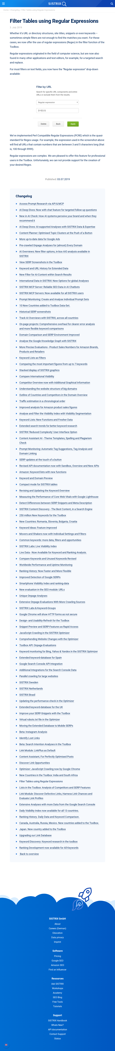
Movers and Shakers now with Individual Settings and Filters (52, 533)
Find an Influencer (57, 969)
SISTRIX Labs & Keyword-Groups (37, 608)
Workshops (57, 988)
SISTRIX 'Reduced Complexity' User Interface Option (48, 432)
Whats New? (57, 1025)
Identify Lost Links (29, 738)
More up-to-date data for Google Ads (39, 239)
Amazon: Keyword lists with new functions (42, 472)
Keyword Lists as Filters (32, 357)
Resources (58, 978)
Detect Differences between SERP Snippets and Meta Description (55, 502)
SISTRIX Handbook (57, 1020)
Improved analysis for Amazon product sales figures (48, 407)
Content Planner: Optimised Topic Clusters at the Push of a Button (55, 232)
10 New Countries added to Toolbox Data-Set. (44, 305)
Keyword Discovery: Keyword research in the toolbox (48, 841)
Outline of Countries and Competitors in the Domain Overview (53, 394)
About (57, 924)
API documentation (57, 1029)
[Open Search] (112, 4)
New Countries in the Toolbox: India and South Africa (48, 775)
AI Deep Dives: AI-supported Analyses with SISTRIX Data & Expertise (57, 226)
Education (58, 933)
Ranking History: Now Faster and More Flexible (45, 571)
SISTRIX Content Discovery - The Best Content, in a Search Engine (55, 509)
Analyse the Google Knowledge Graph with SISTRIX (47, 340)
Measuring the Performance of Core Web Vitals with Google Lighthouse (58, 496)
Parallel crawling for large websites (38, 676)
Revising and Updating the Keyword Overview (44, 490)
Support (57, 1015)
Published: (51, 179)
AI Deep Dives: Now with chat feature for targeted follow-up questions (58, 209)
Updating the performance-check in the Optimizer (46, 700)
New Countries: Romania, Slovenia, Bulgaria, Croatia (48, 521)
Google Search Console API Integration (41, 663)
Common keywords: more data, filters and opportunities (50, 540)
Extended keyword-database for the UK (41, 707)
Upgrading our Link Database (35, 835)
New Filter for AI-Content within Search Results (45, 274)
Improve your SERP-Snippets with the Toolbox (44, 713)
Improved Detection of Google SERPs (39, 577)
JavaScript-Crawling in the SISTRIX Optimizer (44, 632)
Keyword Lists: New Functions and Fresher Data (46, 419)
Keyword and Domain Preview (36, 478)
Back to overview (29, 853)
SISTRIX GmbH (57, 918)
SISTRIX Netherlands (31, 688)
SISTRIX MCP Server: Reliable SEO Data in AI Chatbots (49, 286)
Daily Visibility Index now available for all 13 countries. (49, 810)
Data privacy (57, 937)
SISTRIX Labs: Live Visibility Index (38, 546)
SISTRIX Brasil (27, 694)
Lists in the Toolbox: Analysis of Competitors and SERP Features (54, 787)
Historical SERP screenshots (35, 311)
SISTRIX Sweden (28, 682)
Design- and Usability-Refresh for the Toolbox (44, 620)
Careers (57, 928)
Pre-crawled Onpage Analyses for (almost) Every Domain (50, 245)
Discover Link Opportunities (34, 762)
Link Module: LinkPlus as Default (37, 750)
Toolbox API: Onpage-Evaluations (37, 645)
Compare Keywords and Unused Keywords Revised (47, 558)
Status (57, 1038)
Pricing (57, 956)
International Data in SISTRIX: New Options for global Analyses (54, 280)
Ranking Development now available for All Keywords (48, 847)
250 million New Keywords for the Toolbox (42, 515)
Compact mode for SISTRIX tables (38, 484)
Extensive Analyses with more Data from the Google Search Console (57, 804)
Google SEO (57, 960)
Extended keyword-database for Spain (40, 657)
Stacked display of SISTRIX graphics (39, 370)
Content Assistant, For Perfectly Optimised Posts (46, 756)
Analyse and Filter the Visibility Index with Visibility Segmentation (55, 413)
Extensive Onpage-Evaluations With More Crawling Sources (52, 601)
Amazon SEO (57, 965)
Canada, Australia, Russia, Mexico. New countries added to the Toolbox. (59, 823)
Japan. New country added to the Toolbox (42, 829)
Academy (57, 993)
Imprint (57, 942)
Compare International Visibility (36, 376)
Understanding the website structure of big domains (48, 388)
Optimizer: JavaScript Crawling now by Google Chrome (49, 769)
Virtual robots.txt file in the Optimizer (39, 719)
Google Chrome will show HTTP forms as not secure (48, 614)
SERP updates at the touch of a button (40, 459)
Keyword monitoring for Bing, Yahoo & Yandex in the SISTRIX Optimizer (58, 651)
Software (57, 950)
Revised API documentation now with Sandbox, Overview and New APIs (59, 465)
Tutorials (57, 1006)
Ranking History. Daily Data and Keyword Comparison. (49, 816)
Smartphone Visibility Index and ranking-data (44, 583)
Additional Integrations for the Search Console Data (47, 670)
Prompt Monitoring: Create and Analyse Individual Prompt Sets (54, 299)
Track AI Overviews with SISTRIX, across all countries (48, 317)
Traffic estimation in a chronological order (42, 401)
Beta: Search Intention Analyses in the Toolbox (45, 744)
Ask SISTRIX (57, 984)
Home (6, 10)
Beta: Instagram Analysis (33, 731)
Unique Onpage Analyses (33, 595)
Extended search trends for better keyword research (48, 425)
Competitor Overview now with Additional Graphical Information (54, 382)
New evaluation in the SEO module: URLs (42, 589)
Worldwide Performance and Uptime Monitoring (45, 564)
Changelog (15, 10)
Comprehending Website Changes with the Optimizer (48, 639)
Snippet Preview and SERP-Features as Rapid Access (48, 626)
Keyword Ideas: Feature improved (38, 527)
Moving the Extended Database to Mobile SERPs (46, 725)
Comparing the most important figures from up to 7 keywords (53, 364)
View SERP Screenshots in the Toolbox (40, 262)
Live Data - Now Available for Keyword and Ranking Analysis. (53, 552)
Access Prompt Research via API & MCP (41, 203)
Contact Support (58, 1034)
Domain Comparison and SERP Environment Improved (49, 334)
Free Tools (57, 1002)
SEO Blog (57, 997)
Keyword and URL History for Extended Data (43, 268)
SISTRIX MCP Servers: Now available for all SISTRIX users (51, 293)
